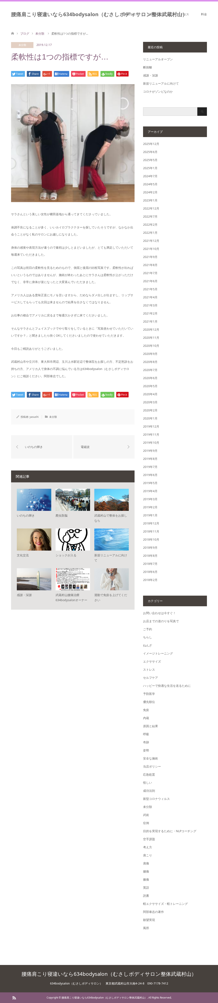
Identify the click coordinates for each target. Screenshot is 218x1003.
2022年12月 (151, 208)
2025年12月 (151, 144)
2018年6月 (150, 572)
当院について (156, 14)
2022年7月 (150, 216)
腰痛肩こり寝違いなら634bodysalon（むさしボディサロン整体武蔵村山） (99, 14)
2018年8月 (150, 556)
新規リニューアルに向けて (161, 83)
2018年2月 (150, 580)
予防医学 (149, 694)
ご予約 (147, 629)
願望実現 (149, 920)
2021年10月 (151, 249)
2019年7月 (150, 467)
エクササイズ (152, 661)
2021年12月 (151, 241)
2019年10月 (151, 443)
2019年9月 (150, 451)
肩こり (147, 855)
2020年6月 (150, 378)
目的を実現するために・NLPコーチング (169, 831)
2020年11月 (151, 338)
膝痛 (146, 879)
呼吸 (146, 734)
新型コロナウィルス (156, 799)
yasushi (34, 417)
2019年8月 (150, 459)
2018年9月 (150, 547)
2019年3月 (150, 499)
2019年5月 (150, 483)
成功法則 (149, 791)
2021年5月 (150, 289)
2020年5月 (150, 386)
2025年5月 (150, 160)
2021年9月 (150, 257)
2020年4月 (150, 394)
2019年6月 (150, 475)
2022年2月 (150, 224)
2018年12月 (151, 523)
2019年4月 (150, 491)
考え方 (147, 847)
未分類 (22, 45)
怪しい (147, 783)
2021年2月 (150, 313)
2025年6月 (150, 152)
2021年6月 (150, 281)
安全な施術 (150, 758)
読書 (146, 896)
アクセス (183, 14)
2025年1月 (150, 168)
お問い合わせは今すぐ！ (159, 613)
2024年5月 (150, 184)
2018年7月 (150, 564)
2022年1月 (150, 233)
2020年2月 (150, 410)
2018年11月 (151, 531)
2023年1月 (150, 200)
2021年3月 (150, 305)
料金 (204, 14)
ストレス (149, 669)
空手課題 (149, 839)
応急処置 (149, 774)
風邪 (146, 928)
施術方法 (129, 14)
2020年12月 (151, 329)
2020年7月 (150, 370)
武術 (146, 815)
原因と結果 (150, 726)
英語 (146, 887)
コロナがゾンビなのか (158, 91)
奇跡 (146, 742)
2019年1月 (150, 515)
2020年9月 (150, 354)
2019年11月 (151, 434)
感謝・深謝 (150, 75)
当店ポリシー (152, 766)
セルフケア (150, 678)
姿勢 (146, 750)
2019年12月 (151, 426)
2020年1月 (150, 418)
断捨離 (147, 67)
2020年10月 (151, 346)
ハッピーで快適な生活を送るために (167, 686)
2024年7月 (150, 176)
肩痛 (146, 863)
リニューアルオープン (158, 59)
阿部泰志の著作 (153, 912)
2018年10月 (151, 539)
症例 (146, 823)
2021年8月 (150, 265)
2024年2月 (150, 192)
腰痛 (146, 871)
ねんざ (147, 645)
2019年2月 (150, 507)
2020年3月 (150, 402)
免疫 (146, 710)
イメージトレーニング (158, 653)
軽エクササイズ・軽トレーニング (165, 904)
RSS (14, 997)
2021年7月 (150, 273)
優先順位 (149, 702)
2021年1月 (150, 321)
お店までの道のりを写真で (161, 621)
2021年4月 (150, 297)
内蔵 (146, 718)
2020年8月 (150, 362)
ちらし (147, 637)
